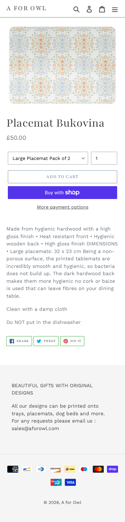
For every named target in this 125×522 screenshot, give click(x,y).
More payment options (62, 207)
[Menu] (114, 8)
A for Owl (26, 8)
